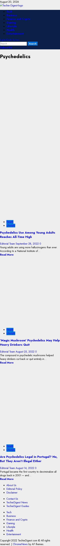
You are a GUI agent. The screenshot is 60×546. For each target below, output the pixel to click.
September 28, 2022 (28, 244)
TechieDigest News (17, 502)
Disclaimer (11, 492)
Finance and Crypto (18, 19)
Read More (7, 255)
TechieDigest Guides (17, 506)
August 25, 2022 (25, 351)
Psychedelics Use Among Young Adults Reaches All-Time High (27, 234)
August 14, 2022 (25, 468)
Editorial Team (8, 244)
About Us (11, 485)
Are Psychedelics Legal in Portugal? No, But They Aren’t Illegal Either (28, 459)
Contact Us (12, 499)
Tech (9, 12)
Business (11, 15)
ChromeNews (20, 544)
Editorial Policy (14, 489)
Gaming (11, 23)
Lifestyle (11, 26)
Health (10, 30)
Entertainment (15, 34)
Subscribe (6, 47)
